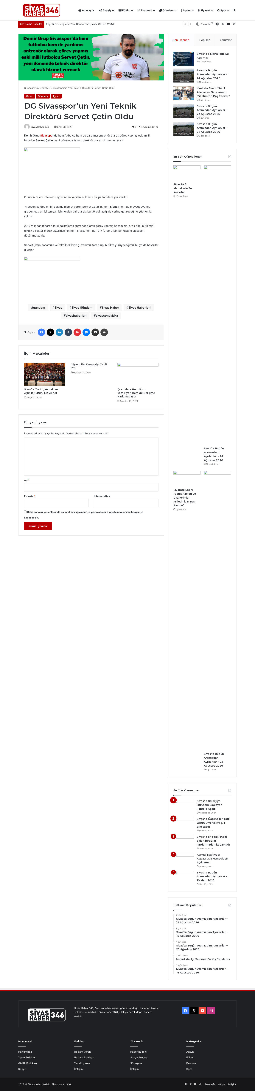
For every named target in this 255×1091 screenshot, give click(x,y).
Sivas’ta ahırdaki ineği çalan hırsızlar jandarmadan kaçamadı (213, 840)
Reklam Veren (82, 1051)
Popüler (204, 40)
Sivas (58, 307)
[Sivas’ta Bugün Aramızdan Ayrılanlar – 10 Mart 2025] (183, 878)
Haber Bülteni (138, 1051)
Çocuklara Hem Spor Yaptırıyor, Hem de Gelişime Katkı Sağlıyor (136, 393)
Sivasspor (47, 135)
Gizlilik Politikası (27, 1063)
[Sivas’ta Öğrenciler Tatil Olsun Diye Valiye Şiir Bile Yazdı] (183, 824)
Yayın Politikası (27, 1057)
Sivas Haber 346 (40, 127)
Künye (22, 1069)
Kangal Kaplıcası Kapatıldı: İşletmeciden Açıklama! (212, 858)
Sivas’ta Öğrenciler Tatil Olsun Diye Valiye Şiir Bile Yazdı (213, 822)
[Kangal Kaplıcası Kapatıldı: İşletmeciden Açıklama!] (183, 860)
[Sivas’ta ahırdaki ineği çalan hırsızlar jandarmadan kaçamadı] (183, 842)
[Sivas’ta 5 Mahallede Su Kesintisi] (183, 59)
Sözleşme (136, 1063)
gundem (39, 307)
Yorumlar (226, 40)
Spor (223, 10)
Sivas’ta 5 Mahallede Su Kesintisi (182, 188)
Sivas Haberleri (139, 307)
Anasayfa (87, 10)
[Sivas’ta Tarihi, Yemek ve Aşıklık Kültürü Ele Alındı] (44, 374)
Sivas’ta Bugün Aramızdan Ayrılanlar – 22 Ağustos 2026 (212, 128)
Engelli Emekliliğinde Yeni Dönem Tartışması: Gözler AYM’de (80, 24)
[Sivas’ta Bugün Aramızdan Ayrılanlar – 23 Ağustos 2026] (183, 111)
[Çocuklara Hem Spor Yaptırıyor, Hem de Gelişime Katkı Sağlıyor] (137, 374)
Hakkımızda (25, 1051)
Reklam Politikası (84, 1057)
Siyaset (205, 10)
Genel (43, 87)
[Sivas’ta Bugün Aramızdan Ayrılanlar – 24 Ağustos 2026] (183, 76)
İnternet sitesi (102, 496)
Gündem (168, 10)
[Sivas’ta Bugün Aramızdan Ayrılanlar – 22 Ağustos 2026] (183, 129)
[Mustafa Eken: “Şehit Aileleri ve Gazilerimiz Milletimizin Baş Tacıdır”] (183, 93)
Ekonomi (146, 10)
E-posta (29, 496)
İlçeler (186, 10)
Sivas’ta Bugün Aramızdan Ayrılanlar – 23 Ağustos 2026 (212, 110)
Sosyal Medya (138, 1057)
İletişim (78, 1069)
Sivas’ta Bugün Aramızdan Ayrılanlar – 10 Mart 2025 (212, 876)
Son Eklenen (181, 40)
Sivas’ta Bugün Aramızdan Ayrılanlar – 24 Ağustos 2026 (212, 74)
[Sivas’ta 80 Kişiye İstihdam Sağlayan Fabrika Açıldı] (183, 806)
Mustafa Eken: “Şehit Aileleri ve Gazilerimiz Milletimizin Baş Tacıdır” (213, 92)
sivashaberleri (76, 315)
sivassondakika (107, 315)
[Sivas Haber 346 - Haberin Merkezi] (41, 10)
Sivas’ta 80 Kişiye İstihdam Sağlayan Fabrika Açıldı (209, 805)
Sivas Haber (110, 307)
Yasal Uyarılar (82, 1063)
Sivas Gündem (81, 307)
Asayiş (106, 10)
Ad (26, 480)
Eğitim (126, 10)
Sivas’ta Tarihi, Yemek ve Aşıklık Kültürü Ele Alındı (41, 391)
